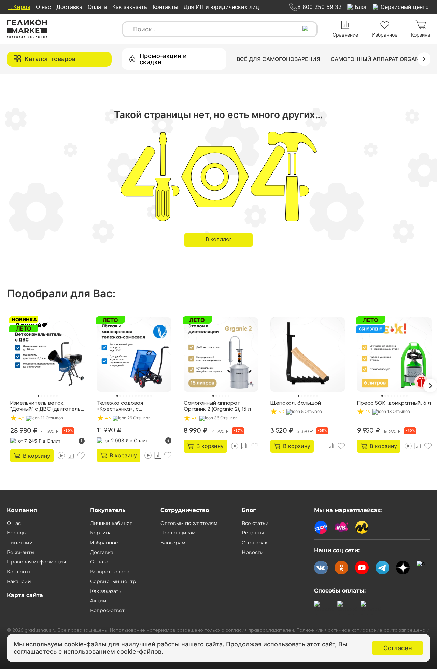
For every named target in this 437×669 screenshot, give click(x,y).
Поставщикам (178, 533)
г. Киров (19, 6)
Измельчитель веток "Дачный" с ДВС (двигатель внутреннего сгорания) (45, 407)
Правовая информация (36, 562)
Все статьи (255, 523)
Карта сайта (25, 595)
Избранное (104, 543)
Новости (253, 552)
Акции (98, 601)
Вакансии (19, 581)
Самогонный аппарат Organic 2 (379, 59)
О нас (43, 6)
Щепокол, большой (295, 403)
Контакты (165, 6)
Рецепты (253, 533)
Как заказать (129, 6)
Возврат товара (109, 572)
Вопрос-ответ (107, 610)
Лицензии (20, 543)
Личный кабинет (111, 523)
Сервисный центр (113, 581)
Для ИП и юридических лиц (221, 6)
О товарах (254, 543)
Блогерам (172, 543)
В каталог (218, 239)
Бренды (17, 533)
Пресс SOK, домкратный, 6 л (394, 403)
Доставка (69, 6)
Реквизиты (20, 552)
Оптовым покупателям (188, 523)
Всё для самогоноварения (278, 59)
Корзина (101, 533)
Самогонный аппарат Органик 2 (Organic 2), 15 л (217, 406)
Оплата (97, 6)
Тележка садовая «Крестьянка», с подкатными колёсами (126, 407)
